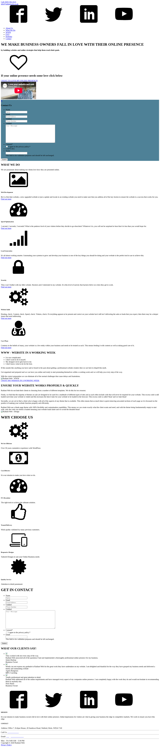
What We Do (10, 30)
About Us (9, 28)
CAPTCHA (10, 149)
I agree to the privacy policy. (18, 147)
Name (8, 110)
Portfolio (9, 37)
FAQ (7, 34)
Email (8, 114)
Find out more (6, 199)
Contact (8, 39)
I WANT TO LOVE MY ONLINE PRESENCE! (19, 81)
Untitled (9, 119)
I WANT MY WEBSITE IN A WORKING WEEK (20, 381)
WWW (8, 32)
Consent (9, 144)
